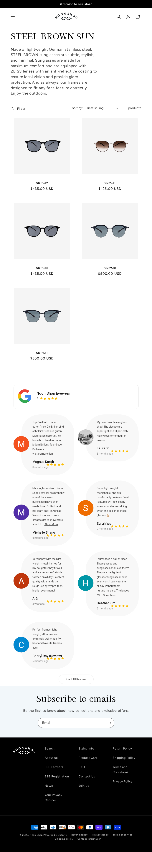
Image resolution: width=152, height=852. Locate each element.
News (49, 785)
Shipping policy (64, 838)
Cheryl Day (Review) (47, 656)
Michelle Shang (43, 532)
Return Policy (122, 748)
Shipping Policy (124, 757)
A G (35, 599)
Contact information (89, 838)
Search (50, 748)
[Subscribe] (109, 723)
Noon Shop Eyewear (53, 393)
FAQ (82, 767)
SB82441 (110, 183)
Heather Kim (106, 603)
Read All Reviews (76, 679)
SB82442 (42, 183)
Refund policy (79, 834)
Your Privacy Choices (53, 797)
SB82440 (42, 268)
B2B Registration (57, 776)
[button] (13, 16)
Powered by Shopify (55, 834)
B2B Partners (54, 767)
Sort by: (77, 108)
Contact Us (87, 776)
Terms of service (123, 834)
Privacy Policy (123, 781)
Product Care (88, 757)
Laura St (103, 448)
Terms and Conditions (120, 769)
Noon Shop (36, 834)
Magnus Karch (43, 462)
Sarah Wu (104, 523)
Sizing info (86, 748)
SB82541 (42, 353)
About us (51, 757)
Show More (51, 524)
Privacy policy (100, 834)
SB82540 (110, 268)
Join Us (84, 785)
